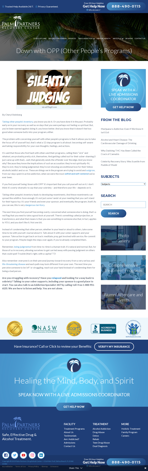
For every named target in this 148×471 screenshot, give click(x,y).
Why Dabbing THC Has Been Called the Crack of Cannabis (121, 152)
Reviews (129, 38)
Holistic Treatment (130, 428)
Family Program (129, 432)
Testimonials (70, 435)
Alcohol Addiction (102, 428)
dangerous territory (34, 205)
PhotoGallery (123, 238)
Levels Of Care (40, 38)
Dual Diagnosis (100, 446)
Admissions (69, 442)
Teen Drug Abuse (101, 442)
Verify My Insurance (114, 346)
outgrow (90, 170)
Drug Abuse (98, 432)
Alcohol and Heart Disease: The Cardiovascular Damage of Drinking (118, 141)
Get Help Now (123, 107)
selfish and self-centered (77, 173)
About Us (117, 38)
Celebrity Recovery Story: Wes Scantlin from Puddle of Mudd (123, 163)
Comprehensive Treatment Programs (123, 267)
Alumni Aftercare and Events (123, 297)
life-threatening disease (13, 264)
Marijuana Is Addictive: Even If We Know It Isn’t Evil (122, 130)
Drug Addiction (85, 38)
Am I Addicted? (71, 439)
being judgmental (22, 246)
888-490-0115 (126, 6)
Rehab (96, 439)
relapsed (56, 278)
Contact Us (140, 38)
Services (72, 38)
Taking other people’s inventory (17, 121)
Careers (125, 435)
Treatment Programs (74, 428)
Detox (96, 435)
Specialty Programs (57, 38)
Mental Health (103, 38)
